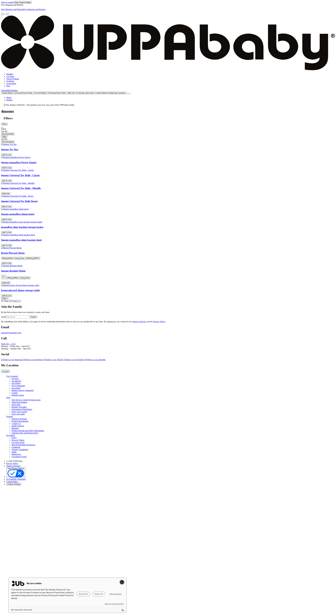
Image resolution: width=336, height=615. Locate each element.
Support (4, 90)
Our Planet (16, 383)
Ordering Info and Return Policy (25, 433)
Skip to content (7, 2)
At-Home (10, 81)
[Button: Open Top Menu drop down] (130, 93)
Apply (4, 137)
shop (8, 397)
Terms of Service (139, 321)
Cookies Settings (13, 484)
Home (8, 97)
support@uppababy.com (11, 333)
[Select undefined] (3, 277)
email (3, 317)
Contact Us (16, 423)
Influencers (16, 454)
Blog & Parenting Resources (23, 445)
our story (15, 378)
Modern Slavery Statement (23, 390)
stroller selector (18, 426)
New (8, 86)
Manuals (15, 428)
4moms (9, 100)
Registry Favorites (19, 407)
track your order (18, 414)
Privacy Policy (159, 321)
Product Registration (20, 421)
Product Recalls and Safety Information (28, 430)
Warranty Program (19, 419)
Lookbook (16, 447)
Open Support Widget (23, 2)
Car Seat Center (18, 442)
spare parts (16, 404)
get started (10, 435)
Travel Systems (12, 79)
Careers (15, 393)
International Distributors (22, 409)
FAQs (14, 438)
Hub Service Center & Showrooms (26, 400)
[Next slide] (8, 14)
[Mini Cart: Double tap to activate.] (128, 93)
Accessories (11, 83)
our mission (16, 381)
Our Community (18, 386)
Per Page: (5, 301)
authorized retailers (19, 402)
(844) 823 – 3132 (8, 344)
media (14, 452)
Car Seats (10, 76)
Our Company (12, 376)
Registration (13, 90)
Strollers (9, 74)
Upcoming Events (19, 457)
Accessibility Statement (16, 479)
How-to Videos (18, 440)
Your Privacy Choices (16, 468)
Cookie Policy (12, 481)
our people (16, 388)
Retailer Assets (18, 395)
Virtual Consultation (20, 449)
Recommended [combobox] (8, 134)
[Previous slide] (2, 14)
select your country (19, 412)
